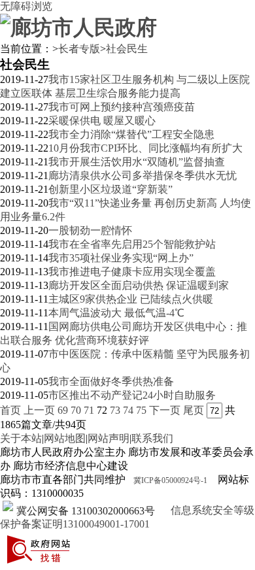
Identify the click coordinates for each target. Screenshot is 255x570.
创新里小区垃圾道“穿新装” (110, 189)
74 (128, 410)
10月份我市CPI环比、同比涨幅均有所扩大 (145, 148)
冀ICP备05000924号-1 (170, 480)
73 (115, 410)
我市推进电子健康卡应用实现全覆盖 (132, 271)
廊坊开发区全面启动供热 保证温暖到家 (138, 285)
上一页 (39, 410)
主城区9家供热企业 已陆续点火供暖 (130, 299)
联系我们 (152, 438)
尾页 (193, 410)
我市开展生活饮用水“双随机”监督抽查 (136, 161)
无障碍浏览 (26, 6)
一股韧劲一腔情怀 (90, 230)
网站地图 (65, 438)
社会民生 (127, 48)
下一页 (164, 410)
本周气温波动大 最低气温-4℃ (116, 312)
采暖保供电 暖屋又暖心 (102, 120)
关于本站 (21, 438)
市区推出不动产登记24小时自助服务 (132, 395)
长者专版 (79, 48)
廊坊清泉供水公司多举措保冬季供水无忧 (142, 175)
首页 (10, 410)
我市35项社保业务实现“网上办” (121, 257)
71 (89, 410)
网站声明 (108, 438)
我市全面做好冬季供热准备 (111, 381)
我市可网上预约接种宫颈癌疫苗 (121, 106)
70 (76, 410)
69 (63, 410)
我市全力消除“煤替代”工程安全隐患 (131, 134)
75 (141, 410)
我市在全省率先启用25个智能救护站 (132, 244)
